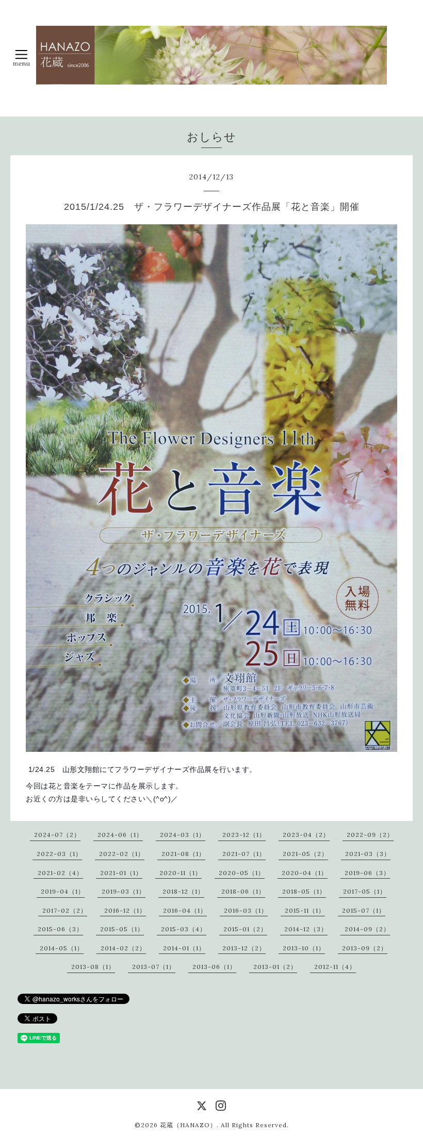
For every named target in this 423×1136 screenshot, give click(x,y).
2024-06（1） (120, 834)
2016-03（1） (246, 910)
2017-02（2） (64, 910)
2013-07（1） (153, 966)
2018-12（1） (183, 891)
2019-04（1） (63, 891)
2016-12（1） (125, 910)
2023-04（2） (306, 834)
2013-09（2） (364, 948)
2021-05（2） (305, 854)
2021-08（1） (183, 854)
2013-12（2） (244, 948)
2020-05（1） (242, 873)
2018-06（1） (243, 891)
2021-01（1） (121, 873)
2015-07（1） (363, 910)
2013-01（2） (275, 966)
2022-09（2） (370, 834)
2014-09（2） (367, 929)
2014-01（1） (184, 948)
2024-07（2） (57, 834)
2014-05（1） (62, 948)
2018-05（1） (304, 891)
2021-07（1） (244, 854)
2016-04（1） (185, 910)
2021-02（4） (60, 873)
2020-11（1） (180, 873)
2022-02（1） (121, 854)
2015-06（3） (60, 929)
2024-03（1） (182, 834)
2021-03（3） (368, 854)
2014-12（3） (306, 929)
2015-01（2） (245, 929)
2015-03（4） (183, 929)
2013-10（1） (304, 948)
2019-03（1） (123, 891)
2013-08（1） (93, 966)
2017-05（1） (364, 891)
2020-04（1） (305, 873)
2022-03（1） (59, 854)
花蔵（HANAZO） (188, 1125)
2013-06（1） (214, 966)
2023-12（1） (244, 834)
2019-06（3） (367, 873)
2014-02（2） (123, 948)
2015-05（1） (122, 929)
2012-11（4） (335, 966)
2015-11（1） (305, 910)
